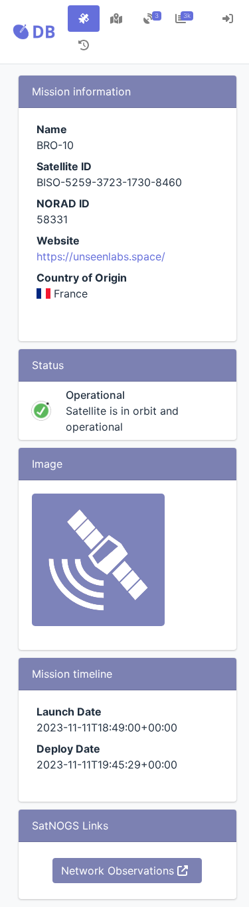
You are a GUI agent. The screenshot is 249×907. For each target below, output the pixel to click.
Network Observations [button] (119, 870)
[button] (34, 32)
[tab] (84, 18)
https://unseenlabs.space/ (101, 256)
